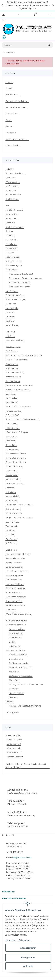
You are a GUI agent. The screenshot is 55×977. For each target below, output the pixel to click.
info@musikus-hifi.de (21, 857)
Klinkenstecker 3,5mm (16, 457)
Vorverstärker (12, 218)
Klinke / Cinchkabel (14, 466)
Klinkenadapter (12, 449)
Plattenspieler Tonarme (19, 282)
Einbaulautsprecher (14, 575)
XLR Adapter (11, 539)
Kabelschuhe (11, 436)
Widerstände (15, 646)
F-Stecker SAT (12, 415)
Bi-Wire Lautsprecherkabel (18, 389)
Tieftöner (13, 697)
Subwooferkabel (13, 509)
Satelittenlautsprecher (16, 605)
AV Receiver (11, 190)
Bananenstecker (13, 381)
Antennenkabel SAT (15, 372)
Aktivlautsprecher (14, 562)
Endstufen (10, 222)
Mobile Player (12, 325)
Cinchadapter (11, 402)
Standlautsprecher (14, 601)
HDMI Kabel (11, 423)
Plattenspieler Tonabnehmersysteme (25, 278)
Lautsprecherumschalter (16, 359)
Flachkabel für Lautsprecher (18, 406)
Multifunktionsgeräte (15, 210)
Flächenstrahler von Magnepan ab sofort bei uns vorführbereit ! (26, 766)
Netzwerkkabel (12, 496)
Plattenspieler (12, 269)
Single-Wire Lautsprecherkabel (20, 517)
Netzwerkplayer (13, 256)
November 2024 (13, 735)
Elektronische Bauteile (16, 624)
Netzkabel (10, 487)
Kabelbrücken (12, 475)
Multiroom (10, 316)
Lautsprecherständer (15, 340)
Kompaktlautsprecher (15, 588)
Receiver (9, 231)
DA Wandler (11, 248)
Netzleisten (11, 492)
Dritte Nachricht (14, 744)
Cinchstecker (11, 398)
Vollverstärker (12, 214)
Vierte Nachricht (14, 748)
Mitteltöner (14, 680)
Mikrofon (10, 701)
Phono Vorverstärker (15, 295)
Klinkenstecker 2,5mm (16, 453)
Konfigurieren (28, 957)
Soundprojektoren (14, 592)
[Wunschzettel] (50, 15)
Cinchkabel (10, 393)
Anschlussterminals (18, 654)
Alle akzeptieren (28, 948)
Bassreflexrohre (16, 659)
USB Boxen (11, 303)
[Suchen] (50, 45)
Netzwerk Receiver (14, 261)
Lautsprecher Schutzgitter (20, 676)
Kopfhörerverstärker (15, 227)
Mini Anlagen (12, 291)
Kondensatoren (16, 633)
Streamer (10, 252)
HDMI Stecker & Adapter (17, 432)
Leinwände (10, 177)
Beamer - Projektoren (15, 173)
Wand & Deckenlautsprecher (18, 613)
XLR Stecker (11, 543)
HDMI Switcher (13, 428)
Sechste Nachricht (15, 756)
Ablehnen (28, 966)
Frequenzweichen (17, 629)
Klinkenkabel (11, 445)
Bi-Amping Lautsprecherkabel (19, 385)
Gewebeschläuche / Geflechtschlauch (22, 419)
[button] (2, 5)
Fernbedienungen (13, 411)
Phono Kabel (11, 500)
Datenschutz (24, 940)
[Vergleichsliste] (34, 15)
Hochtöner (14, 671)
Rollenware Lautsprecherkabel (19, 504)
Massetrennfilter (13, 479)
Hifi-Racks (10, 336)
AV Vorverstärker (13, 194)
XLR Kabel (10, 534)
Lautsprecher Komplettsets (18, 554)
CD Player (10, 235)
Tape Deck (10, 312)
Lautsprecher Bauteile (15, 650)
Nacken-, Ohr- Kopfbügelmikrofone (25, 705)
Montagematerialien (15, 483)
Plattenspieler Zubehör (19, 286)
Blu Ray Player (12, 199)
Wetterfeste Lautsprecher (17, 571)
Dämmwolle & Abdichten (20, 667)
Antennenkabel (12, 368)
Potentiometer (15, 637)
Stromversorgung (14, 265)
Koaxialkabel (11, 470)
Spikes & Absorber (14, 513)
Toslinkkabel (11, 526)
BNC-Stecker (11, 351)
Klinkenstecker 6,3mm (16, 462)
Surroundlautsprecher (16, 596)
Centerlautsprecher (14, 567)
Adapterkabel (12, 364)
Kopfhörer (10, 320)
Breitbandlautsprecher (19, 663)
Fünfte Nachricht (14, 752)
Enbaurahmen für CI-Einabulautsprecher (24, 355)
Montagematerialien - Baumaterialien (26, 684)
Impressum (10, 940)
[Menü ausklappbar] (4, 21)
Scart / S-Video (12, 522)
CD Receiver (11, 239)
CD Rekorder (11, 244)
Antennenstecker (13, 376)
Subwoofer (11, 609)
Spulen (12, 641)
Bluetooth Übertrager (15, 299)
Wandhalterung (13, 182)
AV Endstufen (12, 186)
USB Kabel (10, 530)
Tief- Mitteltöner (16, 693)
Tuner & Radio (12, 308)
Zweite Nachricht (14, 739)
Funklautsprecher (13, 579)
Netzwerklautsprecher (16, 558)
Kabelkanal (11, 440)
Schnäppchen (13, 712)
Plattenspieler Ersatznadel (21, 274)
